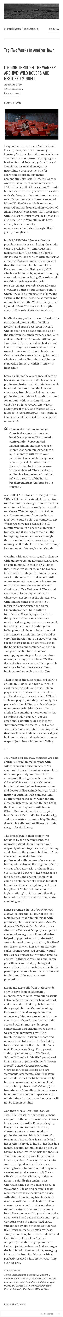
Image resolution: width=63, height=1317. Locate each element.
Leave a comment (12, 93)
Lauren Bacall (10, 1282)
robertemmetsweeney (13, 89)
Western (17, 1270)
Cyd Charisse (33, 1275)
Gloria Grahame (21, 1278)
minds (28, 228)
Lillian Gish (24, 1282)
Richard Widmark (39, 1282)
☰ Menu (53, 29)
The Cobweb (17, 1285)
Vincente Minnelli (12, 1289)
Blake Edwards (19, 1275)
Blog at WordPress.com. (15, 1304)
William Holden (42, 1289)
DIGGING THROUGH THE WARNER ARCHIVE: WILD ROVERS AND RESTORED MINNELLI (30, 72)
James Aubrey (36, 1278)
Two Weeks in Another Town (37, 1285)
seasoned (17, 228)
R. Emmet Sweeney (12, 28)
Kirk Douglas (50, 1278)
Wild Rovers (28, 1289)
